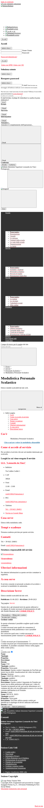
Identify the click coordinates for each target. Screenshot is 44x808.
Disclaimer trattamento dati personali (14, 789)
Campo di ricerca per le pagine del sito (14, 344)
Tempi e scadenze (16, 421)
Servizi (7, 369)
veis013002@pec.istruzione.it (16, 502)
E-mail (24, 85)
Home (7, 367)
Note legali (9, 754)
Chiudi (4, 108)
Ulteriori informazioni (17, 425)
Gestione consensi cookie (14, 766)
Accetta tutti (9, 617)
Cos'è (12, 415)
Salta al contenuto (7, 2)
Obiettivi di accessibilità (13, 762)
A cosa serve (14, 427)
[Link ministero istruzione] (11, 4)
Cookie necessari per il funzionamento (15, 642)
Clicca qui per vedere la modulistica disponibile (22, 442)
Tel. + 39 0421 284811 (13, 509)
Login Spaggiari (18, 94)
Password (25, 53)
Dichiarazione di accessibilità (15, 760)
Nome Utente (27, 50)
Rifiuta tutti (19, 615)
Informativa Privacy (12, 756)
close (3, 209)
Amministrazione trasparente (15, 768)
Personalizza (6, 615)
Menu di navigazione (30, 408)
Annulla (4, 165)
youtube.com (6, 652)
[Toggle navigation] (19, 199)
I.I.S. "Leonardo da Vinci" (13, 463)
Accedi (4, 39)
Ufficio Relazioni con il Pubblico (17, 758)
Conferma (12, 165)
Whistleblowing (11, 764)
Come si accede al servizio (19, 417)
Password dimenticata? (9, 57)
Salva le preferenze (18, 707)
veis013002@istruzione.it (14, 494)
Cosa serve (14, 419)
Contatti (13, 423)
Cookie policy (10, 752)
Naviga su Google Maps (14, 513)
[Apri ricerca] (25, 179)
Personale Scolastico (12, 371)
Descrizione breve (16, 429)
